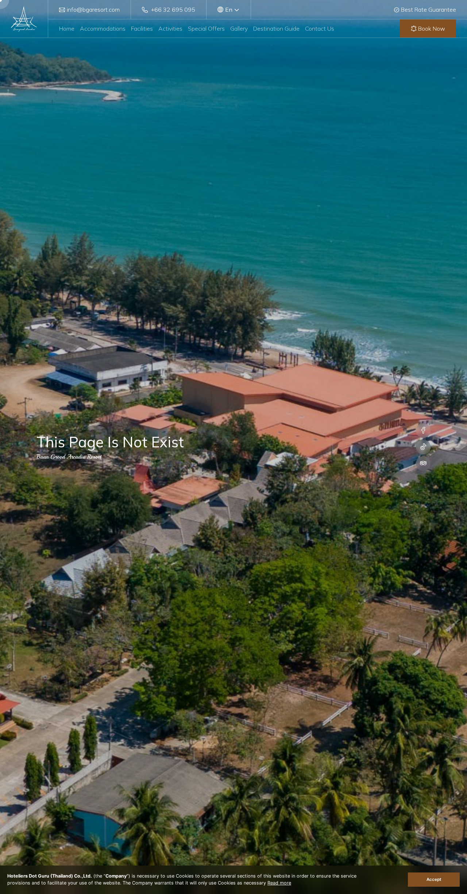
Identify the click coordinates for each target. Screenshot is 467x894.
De (228, 15)
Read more (279, 883)
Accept (434, 879)
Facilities (142, 28)
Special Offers (206, 28)
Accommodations (103, 28)
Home (66, 28)
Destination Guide (276, 28)
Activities (170, 28)
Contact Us (319, 28)
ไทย (229, 29)
